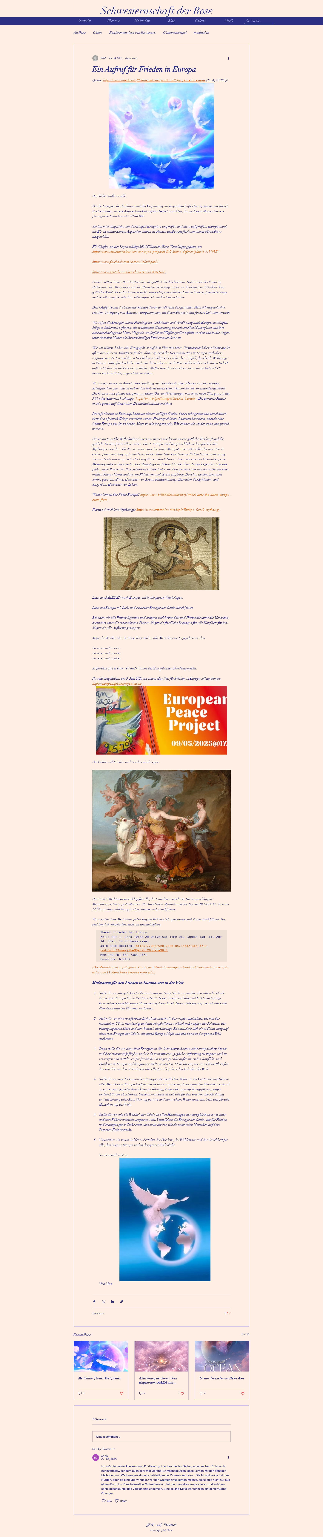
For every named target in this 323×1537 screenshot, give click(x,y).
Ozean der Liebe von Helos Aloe (222, 1378)
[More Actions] (228, 1457)
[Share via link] (121, 1301)
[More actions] (228, 58)
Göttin (97, 33)
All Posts (80, 33)
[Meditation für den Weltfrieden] (101, 1356)
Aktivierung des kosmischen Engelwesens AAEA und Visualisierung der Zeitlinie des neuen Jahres (160, 1380)
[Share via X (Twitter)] (103, 1301)
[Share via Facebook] (94, 1301)
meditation (201, 33)
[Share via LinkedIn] (112, 1301)
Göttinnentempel (175, 33)
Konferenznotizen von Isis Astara (132, 33)
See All (245, 1334)
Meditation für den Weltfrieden (99, 1378)
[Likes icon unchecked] (103, 1501)
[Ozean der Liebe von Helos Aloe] (222, 1356)
